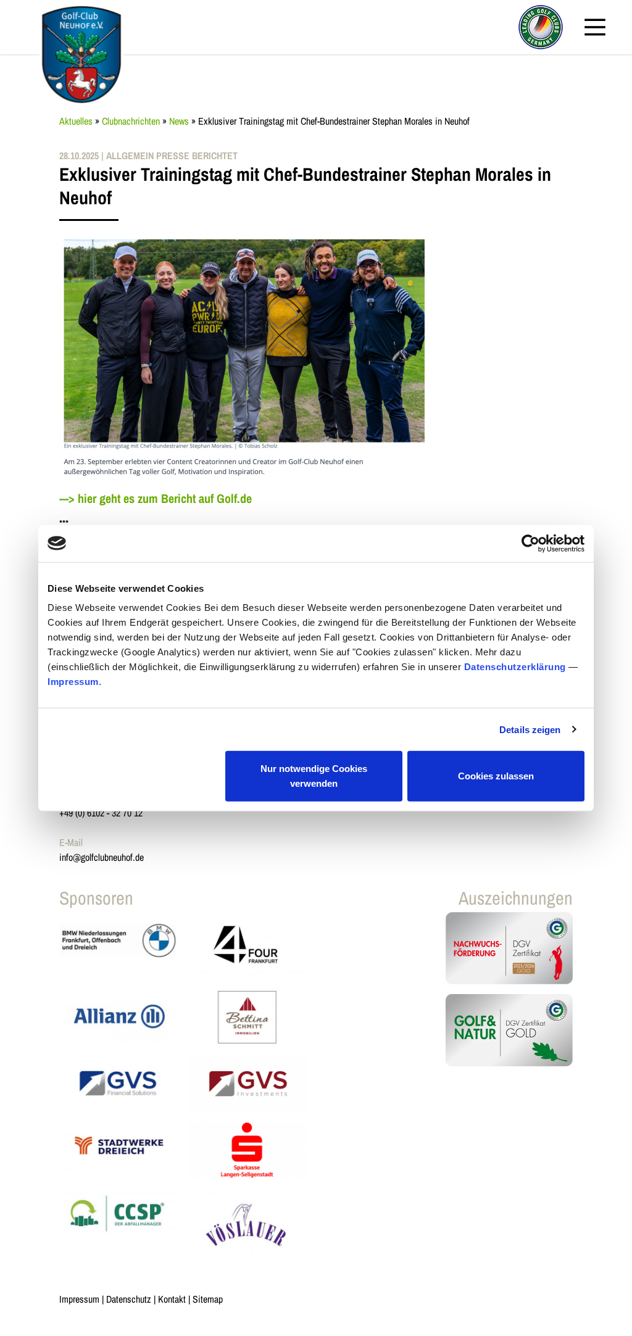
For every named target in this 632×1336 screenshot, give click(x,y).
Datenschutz (128, 1299)
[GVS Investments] (247, 1083)
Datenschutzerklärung (515, 667)
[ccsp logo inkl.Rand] (118, 1224)
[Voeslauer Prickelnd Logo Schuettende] (247, 1224)
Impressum (73, 681)
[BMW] (118, 945)
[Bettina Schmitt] (247, 1017)
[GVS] (118, 1083)
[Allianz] (118, 1017)
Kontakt (172, 1299)
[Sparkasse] (247, 1150)
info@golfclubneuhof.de (101, 857)
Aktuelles (76, 121)
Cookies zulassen (496, 776)
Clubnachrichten (131, 121)
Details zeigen (529, 729)
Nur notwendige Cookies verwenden (313, 776)
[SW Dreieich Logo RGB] (118, 1150)
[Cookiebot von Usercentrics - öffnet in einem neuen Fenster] (530, 543)
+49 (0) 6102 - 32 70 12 (101, 812)
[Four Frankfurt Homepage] (247, 945)
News (179, 121)
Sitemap (208, 1299)
